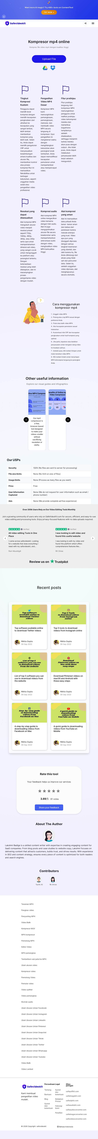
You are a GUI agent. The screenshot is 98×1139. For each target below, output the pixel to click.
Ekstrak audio (27, 1002)
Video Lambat (27, 1069)
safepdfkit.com (69, 1091)
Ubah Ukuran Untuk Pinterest (33, 1026)
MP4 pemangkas (28, 953)
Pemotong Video (28, 977)
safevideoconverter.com (69, 1119)
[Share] (85, 23)
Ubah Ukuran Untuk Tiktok (32, 1038)
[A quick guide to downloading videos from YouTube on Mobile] (68, 713)
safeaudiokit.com (69, 1105)
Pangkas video (27, 910)
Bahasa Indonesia (66, 1127)
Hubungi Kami (58, 1107)
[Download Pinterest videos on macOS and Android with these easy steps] (68, 662)
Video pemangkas (29, 996)
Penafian (58, 1113)
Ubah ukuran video (29, 965)
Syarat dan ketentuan (47, 1105)
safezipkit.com (69, 1100)
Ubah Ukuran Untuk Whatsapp (34, 1051)
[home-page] (20, 23)
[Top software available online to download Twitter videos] (29, 614)
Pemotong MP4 (27, 941)
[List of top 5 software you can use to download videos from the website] (29, 662)
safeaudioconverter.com (69, 1110)
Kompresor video (28, 971)
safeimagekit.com (69, 1096)
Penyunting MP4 (28, 916)
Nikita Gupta (27, 641)
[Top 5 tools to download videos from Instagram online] (68, 614)
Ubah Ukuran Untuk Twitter (32, 1045)
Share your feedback (49, 807)
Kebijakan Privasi (58, 1100)
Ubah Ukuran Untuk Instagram (34, 1014)
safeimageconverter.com (69, 1114)
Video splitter (27, 990)
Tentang (47, 1090)
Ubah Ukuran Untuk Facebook (34, 1008)
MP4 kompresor (28, 935)
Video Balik (26, 922)
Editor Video (26, 947)
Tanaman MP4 (27, 904)
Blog (46, 1099)
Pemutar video (27, 983)
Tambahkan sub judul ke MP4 (33, 959)
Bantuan (47, 1094)
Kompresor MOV (28, 928)
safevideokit (41, 1126)
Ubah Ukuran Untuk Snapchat (33, 1032)
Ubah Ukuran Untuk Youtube (33, 1057)
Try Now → (49, 12)
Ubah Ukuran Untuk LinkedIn (33, 1020)
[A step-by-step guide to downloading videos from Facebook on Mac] (29, 713)
